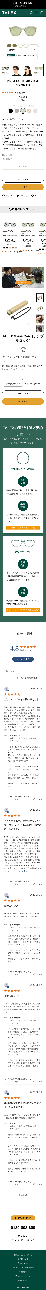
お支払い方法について (23, 1255)
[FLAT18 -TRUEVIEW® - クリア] (10, 248)
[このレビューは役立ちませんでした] (39, 799)
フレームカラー (23, 106)
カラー (23, 379)
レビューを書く (23, 659)
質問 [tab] (29, 633)
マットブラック (10, 110)
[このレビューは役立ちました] (34, 799)
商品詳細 (23, 166)
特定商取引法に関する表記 (23, 1267)
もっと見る (23, 871)
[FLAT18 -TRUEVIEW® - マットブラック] (4, 248)
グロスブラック (16, 110)
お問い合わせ (23, 1280)
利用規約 (23, 1272)
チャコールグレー (32, 384)
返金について (23, 1263)
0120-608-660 (23, 1227)
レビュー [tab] (19, 633)
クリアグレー (35, 110)
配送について (23, 1259)
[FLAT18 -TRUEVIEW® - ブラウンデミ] (13, 248)
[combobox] (29, 678)
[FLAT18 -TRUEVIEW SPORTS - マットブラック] (40, 249)
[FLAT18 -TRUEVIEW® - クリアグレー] (16, 248)
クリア (23, 110)
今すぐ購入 (23, 187)
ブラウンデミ (29, 110)
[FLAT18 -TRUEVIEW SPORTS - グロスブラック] (43, 249)
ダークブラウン (13, 384)
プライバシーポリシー (23, 1276)
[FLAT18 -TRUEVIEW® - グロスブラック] (7, 248)
